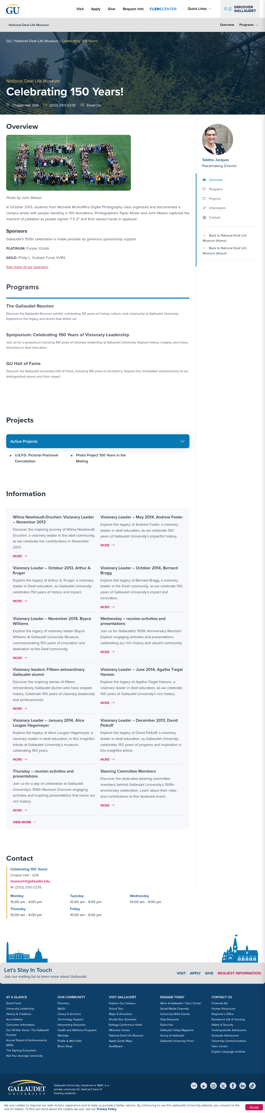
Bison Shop (65, 1046)
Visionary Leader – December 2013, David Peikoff (139, 722)
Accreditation (14, 1019)
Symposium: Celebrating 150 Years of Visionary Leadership (67, 334)
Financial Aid (220, 1003)
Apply (96, 8)
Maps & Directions (120, 1014)
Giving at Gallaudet (172, 1035)
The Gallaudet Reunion (30, 306)
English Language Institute (228, 1052)
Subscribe (166, 1025)
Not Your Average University (24, 1056)
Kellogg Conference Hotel (125, 1025)
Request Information (239, 973)
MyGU (61, 1008)
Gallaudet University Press (177, 1041)
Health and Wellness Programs (77, 1030)
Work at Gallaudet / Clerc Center (180, 1003)
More (21, 556)
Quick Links (197, 8)
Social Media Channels (174, 1008)
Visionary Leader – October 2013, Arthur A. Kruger (52, 570)
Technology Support (70, 1019)
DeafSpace (116, 1046)
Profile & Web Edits (70, 1041)
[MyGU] (194, 1085)
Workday (63, 1035)
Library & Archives (69, 1014)
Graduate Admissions (225, 1035)
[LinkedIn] (242, 1085)
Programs (246, 24)
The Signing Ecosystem (21, 1050)
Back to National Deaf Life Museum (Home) (225, 238)
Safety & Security (222, 1025)
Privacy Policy (106, 1109)
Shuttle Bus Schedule (122, 1019)
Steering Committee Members (128, 771)
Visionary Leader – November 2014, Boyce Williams (52, 620)
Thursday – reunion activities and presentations (43, 773)
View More (24, 822)
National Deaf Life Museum (37, 40)
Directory (63, 1003)
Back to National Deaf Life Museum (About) (225, 251)
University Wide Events (175, 1014)
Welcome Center (119, 1030)
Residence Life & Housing (228, 1019)
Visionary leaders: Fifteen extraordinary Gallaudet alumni (49, 671)
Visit (80, 8)
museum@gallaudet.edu (30, 881)
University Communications (229, 1041)
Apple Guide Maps (120, 1041)
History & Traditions (18, 1014)
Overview (227, 24)
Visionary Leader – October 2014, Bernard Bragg (139, 570)
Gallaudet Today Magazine (177, 1030)
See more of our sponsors (27, 266)
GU (9, 40)
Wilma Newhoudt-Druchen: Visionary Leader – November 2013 (53, 519)
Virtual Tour (116, 1008)
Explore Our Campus (122, 1003)
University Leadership (20, 1008)
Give (111, 8)
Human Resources (223, 1008)
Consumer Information (20, 1025)
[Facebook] (233, 1085)
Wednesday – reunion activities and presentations (133, 620)
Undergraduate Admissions (229, 1030)
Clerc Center (220, 1046)
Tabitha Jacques (215, 159)
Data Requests (169, 1019)
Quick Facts (13, 1003)
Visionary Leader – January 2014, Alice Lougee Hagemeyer (48, 722)
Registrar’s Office (223, 1014)
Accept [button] (254, 1107)
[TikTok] (252, 1085)
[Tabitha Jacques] (227, 139)
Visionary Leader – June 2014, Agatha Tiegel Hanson (141, 671)
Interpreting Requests (72, 1025)
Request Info (133, 8)
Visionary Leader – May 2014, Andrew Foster (141, 517)
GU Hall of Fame (23, 363)
